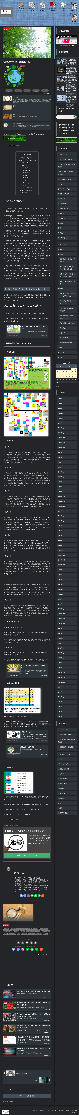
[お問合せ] (74, 16)
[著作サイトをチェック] (21, 895)
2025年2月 (61, 487)
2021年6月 (61, 702)
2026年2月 (61, 428)
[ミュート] (73, 45)
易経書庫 (63, 289)
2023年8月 (61, 575)
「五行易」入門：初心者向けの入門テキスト (67, 294)
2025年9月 (61, 452)
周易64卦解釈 (62, 203)
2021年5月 (61, 707)
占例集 (60, 347)
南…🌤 (27, 178)
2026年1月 (61, 433)
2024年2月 (61, 545)
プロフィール (62, 244)
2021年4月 (61, 711)
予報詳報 (24, 165)
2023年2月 (61, 604)
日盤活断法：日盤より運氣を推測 (67, 260)
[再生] (58, 45)
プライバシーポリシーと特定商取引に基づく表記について (43, 1110)
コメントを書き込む (27, 1096)
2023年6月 (61, 584)
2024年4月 (61, 535)
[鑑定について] (74, 5)
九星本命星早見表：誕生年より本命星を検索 (67, 267)
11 (60, 374)
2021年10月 (61, 682)
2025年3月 (61, 482)
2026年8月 (61, 399)
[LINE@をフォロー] (32, 895)
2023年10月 (61, 565)
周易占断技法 (64, 338)
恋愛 (39, 931)
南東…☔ (27, 175)
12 (63, 374)
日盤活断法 (61, 218)
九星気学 (18, 928)
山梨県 (34, 931)
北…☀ (26, 168)
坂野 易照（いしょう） (20, 873)
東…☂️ (27, 173)
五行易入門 (30, 928)
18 (60, 377)
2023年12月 (61, 555)
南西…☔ (27, 180)
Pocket (17, 146)
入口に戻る (61, 1110)
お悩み (12, 928)
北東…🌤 (27, 170)
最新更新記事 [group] (63, 52)
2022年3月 (61, 658)
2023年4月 (61, 594)
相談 (10, 933)
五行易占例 (61, 199)
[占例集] (63, 5)
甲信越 (5, 933)
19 (63, 377)
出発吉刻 (24, 193)
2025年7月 (61, 462)
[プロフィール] (21, 5)
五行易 (24, 928)
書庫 (59, 228)
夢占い (28, 931)
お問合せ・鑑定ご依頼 (71, 1110)
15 (73, 374)
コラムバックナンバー (65, 179)
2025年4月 (61, 477)
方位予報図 (25, 163)
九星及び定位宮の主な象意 (67, 282)
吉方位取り (16, 931)
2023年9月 (61, 570)
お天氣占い (6, 928)
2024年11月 (61, 501)
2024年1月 (61, 550)
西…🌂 (27, 183)
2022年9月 (61, 628)
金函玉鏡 (30, 933)
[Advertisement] (27, 968)
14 (70, 374)
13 (67, 374)
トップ (60, 184)
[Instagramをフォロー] (28, 895)
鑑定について (62, 352)
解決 (19, 933)
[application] (66, 41)
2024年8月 (61, 516)
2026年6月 (61, 408)
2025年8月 (61, 457)
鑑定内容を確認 (63, 238)
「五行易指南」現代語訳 (65, 159)
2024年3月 (61, 540)
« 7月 (57, 386)
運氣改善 (24, 933)
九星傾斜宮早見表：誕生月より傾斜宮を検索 (67, 275)
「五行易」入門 (63, 154)
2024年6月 (61, 526)
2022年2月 (61, 663)
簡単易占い (61, 233)
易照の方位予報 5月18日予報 (27, 160)
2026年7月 (61, 403)
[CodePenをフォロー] (35, 895)
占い (41, 928)
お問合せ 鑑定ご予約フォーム (27, 855)
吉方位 (46, 928)
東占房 (47, 931)
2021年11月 (61, 677)
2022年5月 (61, 648)
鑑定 (36, 933)
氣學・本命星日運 (27, 190)
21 (70, 377)
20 (67, 377)
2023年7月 (61, 579)
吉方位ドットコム (8, 931)
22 (73, 377)
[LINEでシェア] (27, 942)
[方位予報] (32, 5)
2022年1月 (61, 668)
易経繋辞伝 (61, 223)
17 (57, 377)
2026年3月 (61, 423)
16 (76, 374)
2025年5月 (61, 472)
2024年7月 (61, 521)
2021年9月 (61, 687)
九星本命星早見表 (63, 194)
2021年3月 (61, 716)
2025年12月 (61, 438)
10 (57, 374)
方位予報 (6, 925)
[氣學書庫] (42, 5)
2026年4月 (61, 418)
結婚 (15, 933)
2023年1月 (61, 609)
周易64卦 (62, 333)
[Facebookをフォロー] (24, 895)
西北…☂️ (27, 185)
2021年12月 (61, 672)
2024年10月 (61, 506)
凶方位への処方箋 (27, 188)
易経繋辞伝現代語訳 (66, 343)
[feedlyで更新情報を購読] (39, 895)
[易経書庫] (53, 5)
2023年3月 (61, 599)
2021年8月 (61, 692)
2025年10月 (61, 447)
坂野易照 (23, 931)
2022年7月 (61, 638)
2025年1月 (61, 491)
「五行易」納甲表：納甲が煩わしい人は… (67, 302)
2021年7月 (61, 697)
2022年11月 (61, 619)
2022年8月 (61, 633)
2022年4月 (61, 653)
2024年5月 (61, 531)
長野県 (40, 933)
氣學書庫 (61, 254)
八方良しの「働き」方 (25, 158)
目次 (24, 154)
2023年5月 (61, 589)
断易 (43, 931)
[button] (35, 942)
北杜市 (36, 928)
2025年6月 (61, 467)
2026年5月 (61, 413)
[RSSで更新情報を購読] (42, 895)
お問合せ (61, 357)
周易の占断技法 (63, 208)
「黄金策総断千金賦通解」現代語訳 (66, 173)
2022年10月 (61, 623)
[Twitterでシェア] (18, 942)
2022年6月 (61, 643)
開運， (45, 933)
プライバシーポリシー (65, 189)
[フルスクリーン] (75, 45)
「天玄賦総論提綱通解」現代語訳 (66, 165)
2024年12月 (61, 496)
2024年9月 (61, 511)
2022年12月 (61, 614)
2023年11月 (61, 560)
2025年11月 (61, 443)
